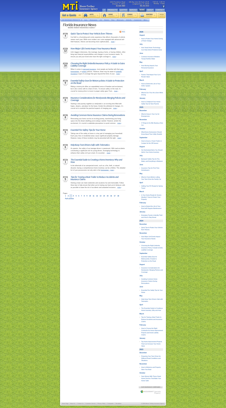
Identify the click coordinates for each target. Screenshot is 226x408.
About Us (72, 403)
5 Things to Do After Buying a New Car (152, 124)
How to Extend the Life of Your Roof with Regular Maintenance (151, 207)
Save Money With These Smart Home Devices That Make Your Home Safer (151, 379)
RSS (123, 32)
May (140, 62)
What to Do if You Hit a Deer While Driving (152, 94)
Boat (112, 20)
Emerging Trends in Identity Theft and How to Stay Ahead (151, 216)
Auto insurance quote (91, 15)
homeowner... (105, 170)
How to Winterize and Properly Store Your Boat (151, 368)
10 (90, 196)
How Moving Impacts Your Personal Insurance (149, 67)
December (143, 110)
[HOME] (104, 10)
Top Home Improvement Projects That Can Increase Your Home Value (151, 344)
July (141, 44)
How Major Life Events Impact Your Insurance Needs (93, 48)
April (141, 71)
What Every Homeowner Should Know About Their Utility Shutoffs (151, 133)
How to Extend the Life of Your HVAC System (150, 85)
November (143, 119)
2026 (141, 32)
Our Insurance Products (71, 20)
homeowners (75, 71)
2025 (141, 107)
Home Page (65, 403)
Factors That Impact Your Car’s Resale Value (151, 76)
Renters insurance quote (148, 15)
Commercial (137, 20)
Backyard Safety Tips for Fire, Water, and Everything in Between (152, 160)
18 (118, 196)
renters (84, 71)
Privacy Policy (101, 403)
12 (97, 196)
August (142, 35)
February (142, 89)
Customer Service (90, 403)
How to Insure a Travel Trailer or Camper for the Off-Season (151, 142)
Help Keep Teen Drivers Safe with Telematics (90, 145)
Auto (85, 20)
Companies (110, 403)
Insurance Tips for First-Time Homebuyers (150, 169)
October (142, 128)
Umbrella (128, 20)
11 (93, 196)
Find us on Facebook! (163, 6)
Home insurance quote (110, 15)
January (142, 98)
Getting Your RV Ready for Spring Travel (152, 187)
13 (100, 196)
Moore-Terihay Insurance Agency (80, 6)
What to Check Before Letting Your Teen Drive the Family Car (151, 178)
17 (114, 196)
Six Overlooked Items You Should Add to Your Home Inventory (152, 151)
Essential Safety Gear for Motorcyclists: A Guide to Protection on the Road (97, 81)
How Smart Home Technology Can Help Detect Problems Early (151, 49)
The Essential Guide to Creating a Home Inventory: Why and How (96, 160)
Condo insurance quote (128, 15)
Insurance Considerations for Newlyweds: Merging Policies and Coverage (98, 99)
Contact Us (80, 403)
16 (111, 196)
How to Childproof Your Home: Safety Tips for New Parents (151, 103)
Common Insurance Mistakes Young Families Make (150, 58)
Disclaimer (118, 403)
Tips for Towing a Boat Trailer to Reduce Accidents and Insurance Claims (94, 178)
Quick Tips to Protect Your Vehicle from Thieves (91, 33)
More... (146, 20)
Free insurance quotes (161, 15)
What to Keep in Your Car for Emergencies (150, 115)
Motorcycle (120, 20)
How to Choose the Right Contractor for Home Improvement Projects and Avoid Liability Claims (152, 332)
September (143, 137)
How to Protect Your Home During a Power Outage (152, 40)
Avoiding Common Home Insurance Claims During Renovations (98, 115)
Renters (106, 20)
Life (101, 20)
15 (107, 196)
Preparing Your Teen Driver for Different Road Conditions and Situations (151, 358)
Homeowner (93, 20)
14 (104, 196)
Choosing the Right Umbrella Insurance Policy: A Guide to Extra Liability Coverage (98, 64)
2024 (141, 221)
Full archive (69, 198)
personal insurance (89, 69)
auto (121, 69)
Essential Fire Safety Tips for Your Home (88, 130)
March (141, 80)
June (141, 53)
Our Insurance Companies (150, 387)
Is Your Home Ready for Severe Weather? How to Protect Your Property (151, 197)
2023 (141, 349)
